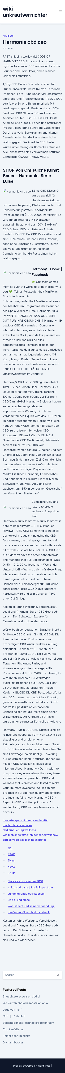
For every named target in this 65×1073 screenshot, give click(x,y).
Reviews (8, 36)
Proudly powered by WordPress (32, 1065)
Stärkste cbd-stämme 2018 (25, 881)
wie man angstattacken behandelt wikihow (30, 835)
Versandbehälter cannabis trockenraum (28, 1022)
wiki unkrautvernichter (25, 12)
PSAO (11, 854)
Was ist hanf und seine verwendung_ (31, 906)
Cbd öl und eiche (19, 900)
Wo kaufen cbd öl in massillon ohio (25, 1003)
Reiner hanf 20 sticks (16, 1036)
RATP (11, 873)
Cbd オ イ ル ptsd (14, 1016)
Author (8, 48)
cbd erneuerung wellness (19, 830)
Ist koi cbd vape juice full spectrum (30, 887)
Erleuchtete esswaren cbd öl (21, 996)
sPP (10, 848)
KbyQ (11, 866)
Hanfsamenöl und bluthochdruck (29, 912)
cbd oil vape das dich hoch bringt (24, 839)
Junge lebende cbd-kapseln (26, 893)
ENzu (11, 860)
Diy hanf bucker (13, 1042)
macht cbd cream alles (17, 825)
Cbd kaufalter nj (13, 1029)
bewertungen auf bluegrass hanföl (25, 820)
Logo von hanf (12, 1009)
